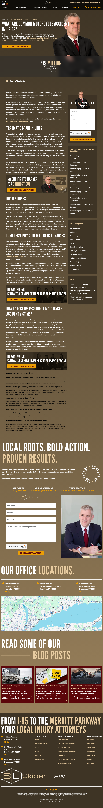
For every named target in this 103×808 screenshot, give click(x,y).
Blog (37, 747)
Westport (91, 755)
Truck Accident (75, 269)
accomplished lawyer (14, 256)
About (4, 7)
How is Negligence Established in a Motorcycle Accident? (82, 291)
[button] (51, 71)
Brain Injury (74, 232)
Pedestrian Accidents (78, 258)
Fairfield (90, 763)
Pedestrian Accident (66, 759)
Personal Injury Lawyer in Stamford (79, 163)
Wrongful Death (64, 763)
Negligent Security (77, 254)
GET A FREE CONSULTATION (16, 46)
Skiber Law (51, 799)
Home (3, 19)
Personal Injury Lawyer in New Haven (81, 212)
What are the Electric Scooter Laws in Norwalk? (81, 298)
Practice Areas (20, 7)
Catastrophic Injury (77, 247)
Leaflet (94, 630)
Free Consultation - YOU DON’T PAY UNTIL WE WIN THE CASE (85, 2)
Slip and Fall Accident (67, 743)
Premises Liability (76, 265)
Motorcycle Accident (77, 250)
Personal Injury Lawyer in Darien (82, 188)
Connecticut (92, 743)
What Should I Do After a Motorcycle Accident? (79, 285)
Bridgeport (91, 751)
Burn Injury (74, 236)
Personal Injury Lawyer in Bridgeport (79, 169)
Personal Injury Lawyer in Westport (79, 176)
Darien (89, 759)
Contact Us (77, 7)
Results (65, 7)
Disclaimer (42, 801)
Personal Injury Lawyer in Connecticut (79, 192)
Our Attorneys (41, 743)
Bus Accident (75, 239)
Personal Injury (75, 262)
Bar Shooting (75, 228)
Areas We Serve (40, 7)
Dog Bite (61, 755)
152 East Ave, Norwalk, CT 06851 (78, 490)
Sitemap (61, 801)
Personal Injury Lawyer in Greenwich (79, 199)
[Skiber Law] (51, 3)
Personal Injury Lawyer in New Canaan (81, 205)
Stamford (91, 747)
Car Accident (75, 243)
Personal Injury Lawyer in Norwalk (79, 157)
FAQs (55, 7)
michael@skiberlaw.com (44, 490)
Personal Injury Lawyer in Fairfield (79, 182)
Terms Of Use (55, 801)
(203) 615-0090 (94, 7)
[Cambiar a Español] (7, 4)
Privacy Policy (48, 801)
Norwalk (90, 739)
